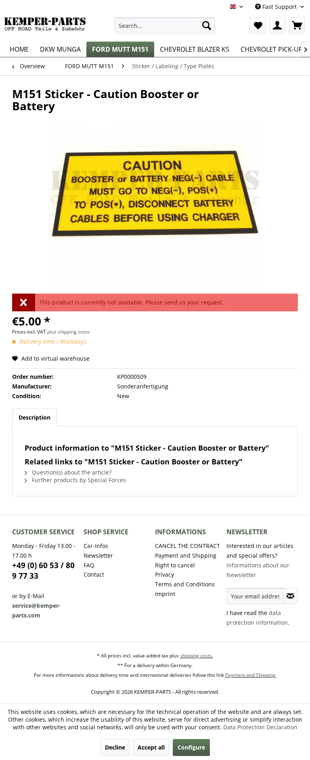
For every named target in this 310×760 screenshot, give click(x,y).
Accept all (151, 747)
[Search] (206, 25)
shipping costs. (196, 655)
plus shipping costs (68, 331)
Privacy (164, 574)
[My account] (277, 25)
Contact (94, 574)
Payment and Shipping (185, 555)
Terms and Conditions (185, 584)
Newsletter (98, 555)
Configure (191, 747)
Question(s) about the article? (70, 472)
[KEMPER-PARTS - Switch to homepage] (47, 27)
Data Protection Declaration (260, 727)
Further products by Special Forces (78, 480)
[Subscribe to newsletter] (290, 596)
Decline (115, 747)
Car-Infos (96, 546)
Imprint (165, 594)
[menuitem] (165, 25)
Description (34, 417)
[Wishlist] (257, 25)
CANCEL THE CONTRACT (187, 546)
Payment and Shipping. (250, 675)
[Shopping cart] (297, 25)
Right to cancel (175, 565)
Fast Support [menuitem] (279, 6)
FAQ (89, 565)
